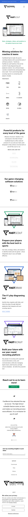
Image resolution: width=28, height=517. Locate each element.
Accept (13, 506)
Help (14, 468)
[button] (24, 6)
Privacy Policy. (13, 502)
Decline (13, 510)
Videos (14, 471)
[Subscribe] (24, 454)
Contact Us (14, 386)
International (14, 157)
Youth (14, 153)
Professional (14, 166)
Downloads (14, 464)
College (14, 161)
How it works (6, 311)
